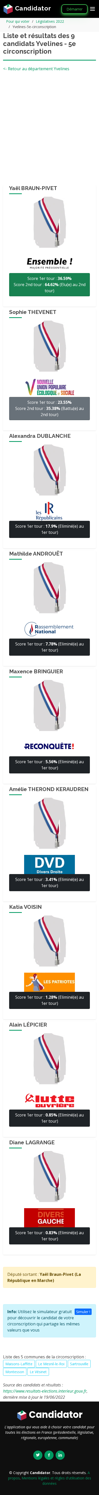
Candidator (32, 8)
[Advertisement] (49, 130)
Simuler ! (83, 1311)
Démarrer (74, 9)
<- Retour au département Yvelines (36, 69)
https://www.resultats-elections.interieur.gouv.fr (45, 1391)
